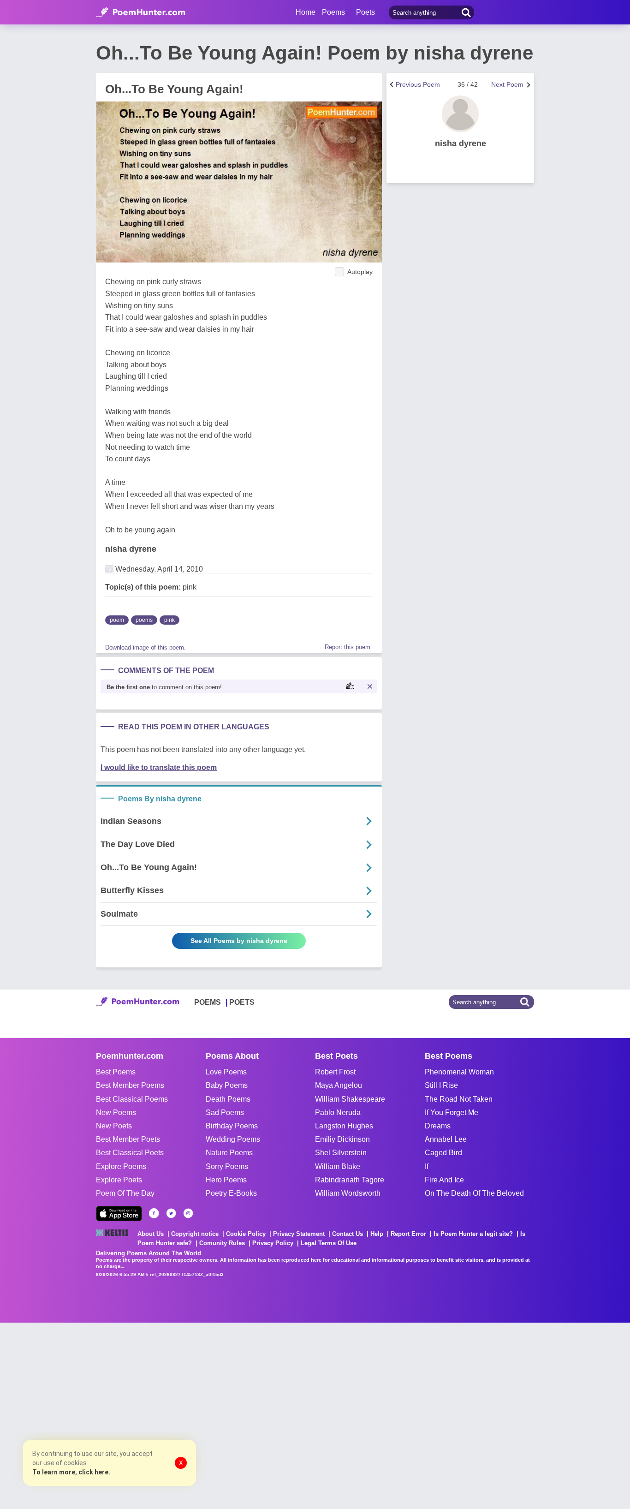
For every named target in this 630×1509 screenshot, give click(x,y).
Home (305, 12)
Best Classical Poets (130, 1153)
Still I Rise (441, 1085)
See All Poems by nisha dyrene (238, 940)
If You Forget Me (451, 1112)
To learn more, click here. (71, 1472)
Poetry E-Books (231, 1193)
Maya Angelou (338, 1085)
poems (144, 620)
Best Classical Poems (132, 1099)
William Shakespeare (350, 1099)
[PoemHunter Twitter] (171, 1213)
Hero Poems (226, 1180)
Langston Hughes (344, 1126)
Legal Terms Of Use (329, 1243)
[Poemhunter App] (119, 1213)
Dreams (438, 1126)
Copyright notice (195, 1233)
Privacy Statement (299, 1233)
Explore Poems (121, 1166)
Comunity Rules (222, 1243)
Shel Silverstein (341, 1153)
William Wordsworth (347, 1193)
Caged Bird (443, 1153)
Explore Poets (119, 1180)
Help (376, 1233)
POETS (242, 1002)
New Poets (114, 1126)
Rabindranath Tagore (349, 1180)
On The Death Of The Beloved (474, 1193)
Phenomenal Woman (459, 1072)
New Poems (116, 1112)
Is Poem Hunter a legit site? (473, 1233)
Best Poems (116, 1072)
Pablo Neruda (338, 1112)
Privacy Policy (272, 1243)
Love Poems (226, 1072)
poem (117, 620)
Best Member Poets (128, 1139)
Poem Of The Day (125, 1193)
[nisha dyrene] (460, 113)
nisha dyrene (130, 549)
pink (169, 620)
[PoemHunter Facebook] (154, 1213)
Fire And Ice (444, 1180)
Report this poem (347, 647)
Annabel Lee (446, 1139)
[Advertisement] (138, 1415)
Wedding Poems (233, 1139)
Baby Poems (227, 1085)
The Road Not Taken (459, 1099)
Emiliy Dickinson (342, 1139)
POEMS (207, 1002)
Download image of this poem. (145, 647)
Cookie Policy (246, 1233)
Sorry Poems (227, 1166)
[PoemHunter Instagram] (188, 1213)
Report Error (408, 1233)
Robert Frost (335, 1072)
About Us (150, 1233)
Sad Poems (225, 1112)
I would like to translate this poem (159, 767)
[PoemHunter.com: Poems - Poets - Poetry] (140, 12)
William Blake (337, 1166)
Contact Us (347, 1233)
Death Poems (228, 1099)
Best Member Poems (130, 1085)
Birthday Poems (232, 1126)
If (426, 1166)
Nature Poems (229, 1153)
